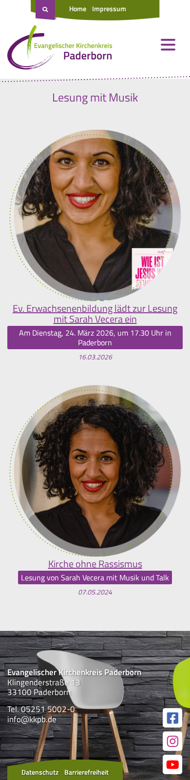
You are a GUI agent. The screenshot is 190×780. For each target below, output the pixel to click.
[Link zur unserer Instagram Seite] (172, 741)
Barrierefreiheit (86, 772)
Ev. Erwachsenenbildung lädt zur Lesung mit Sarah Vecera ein (95, 313)
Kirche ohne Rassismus (95, 564)
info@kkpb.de (32, 719)
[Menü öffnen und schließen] (168, 44)
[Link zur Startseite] (59, 49)
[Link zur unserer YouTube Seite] (172, 764)
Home (77, 8)
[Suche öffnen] (46, 10)
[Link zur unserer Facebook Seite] (172, 718)
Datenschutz (39, 772)
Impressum (109, 8)
